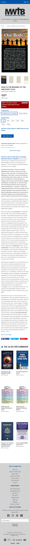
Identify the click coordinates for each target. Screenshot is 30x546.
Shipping (15, 502)
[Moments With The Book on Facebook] (8, 516)
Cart (27, 2)
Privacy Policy (15, 478)
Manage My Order (15, 491)
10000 (8, 124)
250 (8, 120)
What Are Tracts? (15, 504)
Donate (15, 482)
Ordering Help (15, 497)
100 (3, 120)
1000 (17, 120)
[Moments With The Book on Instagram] (13, 516)
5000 (3, 124)
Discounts (15, 495)
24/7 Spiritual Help (15, 489)
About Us (15, 469)
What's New (15, 474)
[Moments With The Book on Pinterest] (17, 516)
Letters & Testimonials (15, 471)
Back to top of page (6, 334)
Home (2, 26)
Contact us (8, 162)
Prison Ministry (15, 480)
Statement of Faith (15, 476)
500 (13, 120)
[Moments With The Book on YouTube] (21, 516)
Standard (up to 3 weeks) (9, 113)
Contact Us (15, 493)
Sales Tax (15, 500)
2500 (22, 120)
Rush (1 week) (23, 113)
